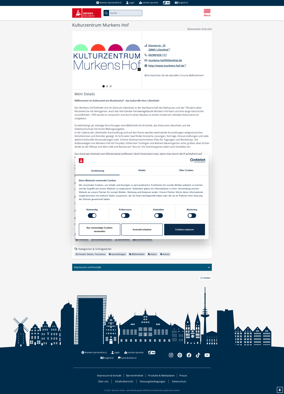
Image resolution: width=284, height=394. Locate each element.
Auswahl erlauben (142, 229)
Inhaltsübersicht (124, 381)
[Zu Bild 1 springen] (103, 86)
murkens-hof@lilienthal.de (165, 60)
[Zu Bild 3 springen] (110, 86)
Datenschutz (179, 381)
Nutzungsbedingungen (152, 381)
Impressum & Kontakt (109, 375)
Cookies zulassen (184, 229)
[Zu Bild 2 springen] (107, 86)
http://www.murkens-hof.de (166, 65)
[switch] (125, 215)
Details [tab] (142, 170)
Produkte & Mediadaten (161, 375)
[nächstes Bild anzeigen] (135, 57)
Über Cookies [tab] (186, 170)
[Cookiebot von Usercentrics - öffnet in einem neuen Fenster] (192, 160)
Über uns (103, 381)
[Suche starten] (106, 13)
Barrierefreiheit (134, 375)
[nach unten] (280, 390)
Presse (183, 375)
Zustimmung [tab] (97, 170)
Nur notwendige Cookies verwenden (99, 229)
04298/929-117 (157, 55)
